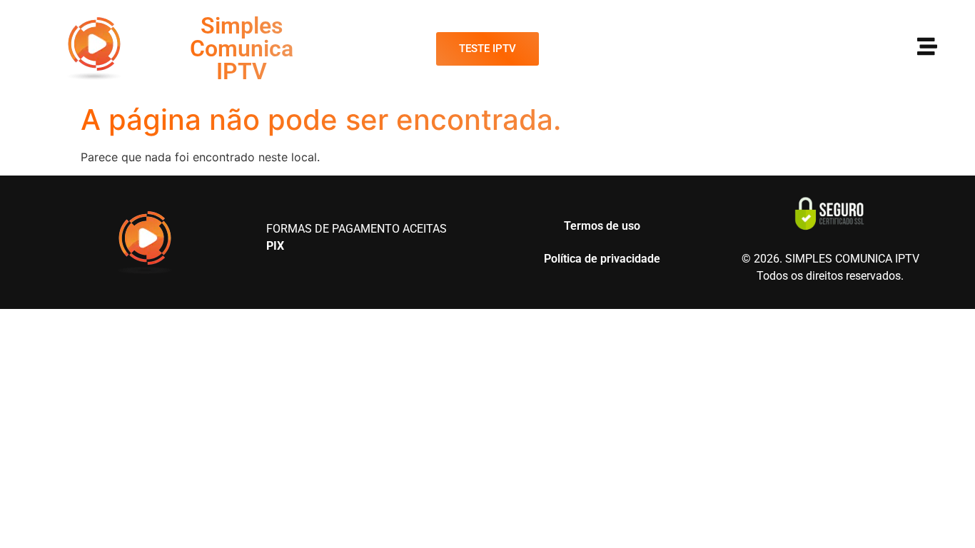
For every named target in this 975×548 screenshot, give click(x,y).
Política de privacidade (602, 258)
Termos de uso (602, 226)
